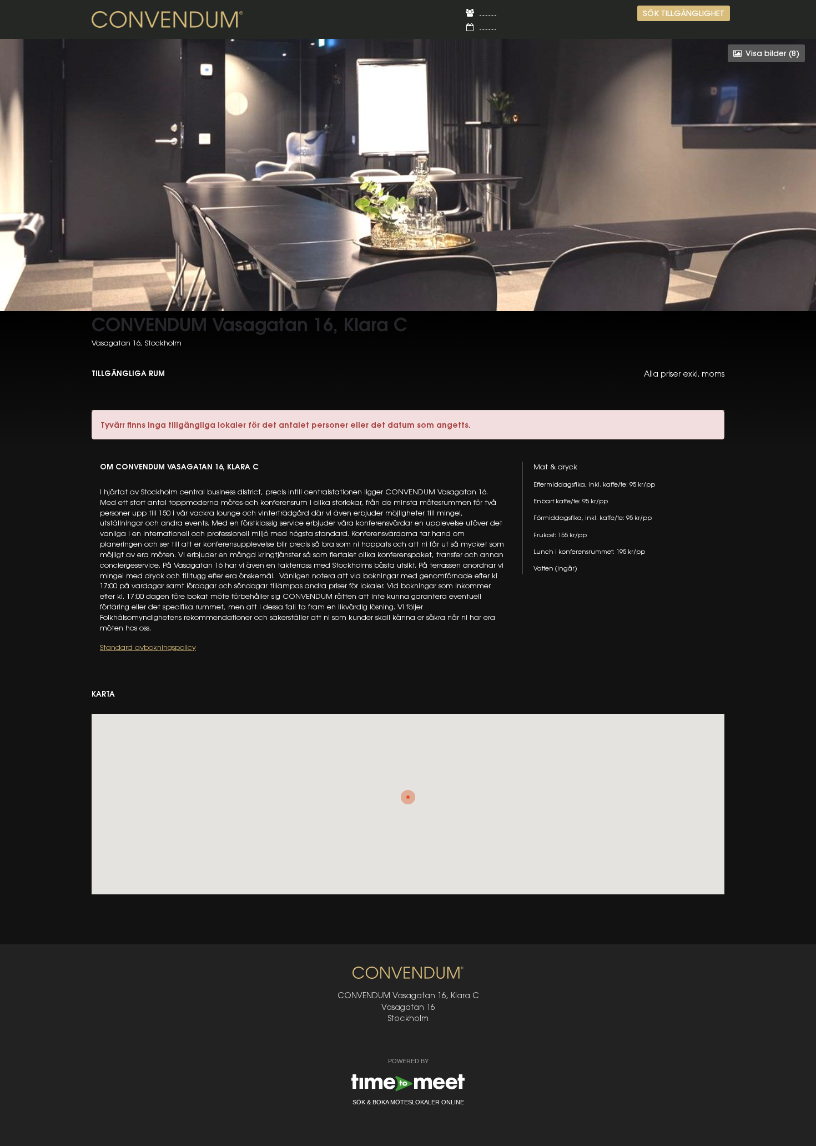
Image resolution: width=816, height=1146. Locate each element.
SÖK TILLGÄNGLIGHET (683, 13)
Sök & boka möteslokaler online (408, 1102)
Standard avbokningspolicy (148, 647)
